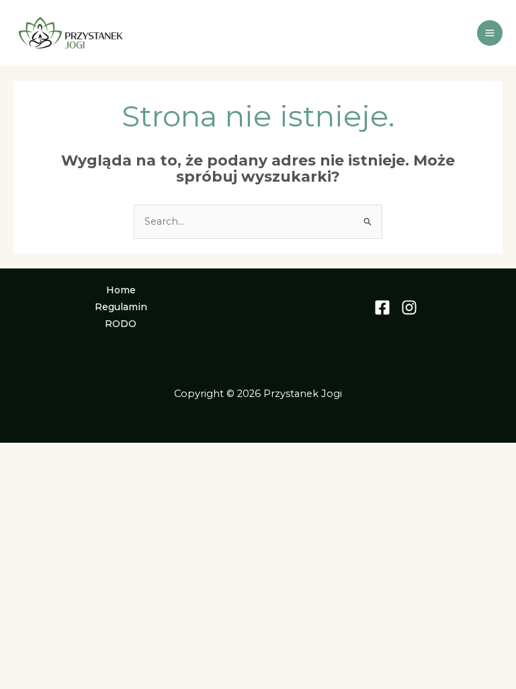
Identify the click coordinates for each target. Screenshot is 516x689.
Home (121, 290)
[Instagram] (409, 307)
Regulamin (121, 307)
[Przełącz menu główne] (490, 33)
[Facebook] (382, 307)
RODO (120, 324)
